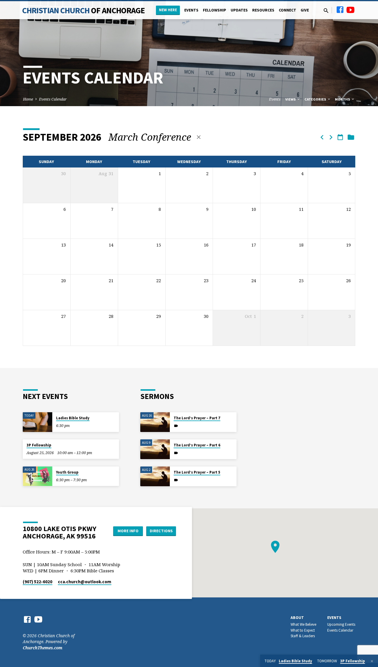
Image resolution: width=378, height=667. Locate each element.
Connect (287, 10)
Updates (239, 10)
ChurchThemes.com (42, 647)
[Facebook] (339, 10)
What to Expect (303, 630)
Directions (161, 530)
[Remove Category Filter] (198, 137)
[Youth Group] (37, 476)
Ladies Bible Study (72, 417)
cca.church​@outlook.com (84, 581)
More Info (128, 530)
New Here (168, 9)
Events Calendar (53, 99)
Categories (315, 99)
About (297, 617)
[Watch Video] (176, 426)
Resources (263, 10)
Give (305, 10)
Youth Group (67, 472)
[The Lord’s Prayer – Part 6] (155, 449)
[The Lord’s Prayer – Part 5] (155, 476)
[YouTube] (350, 9)
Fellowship (214, 10)
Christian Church (83, 10)
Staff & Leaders (303, 635)
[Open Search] (326, 10)
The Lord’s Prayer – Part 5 (197, 472)
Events (191, 10)
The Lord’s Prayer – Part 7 (197, 417)
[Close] (372, 661)
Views (290, 99)
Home (28, 99)
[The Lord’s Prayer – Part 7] (155, 422)
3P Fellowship (39, 445)
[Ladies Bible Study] (37, 422)
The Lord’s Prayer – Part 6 (197, 445)
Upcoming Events (341, 624)
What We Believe (303, 624)
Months (343, 99)
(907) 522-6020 (37, 581)
